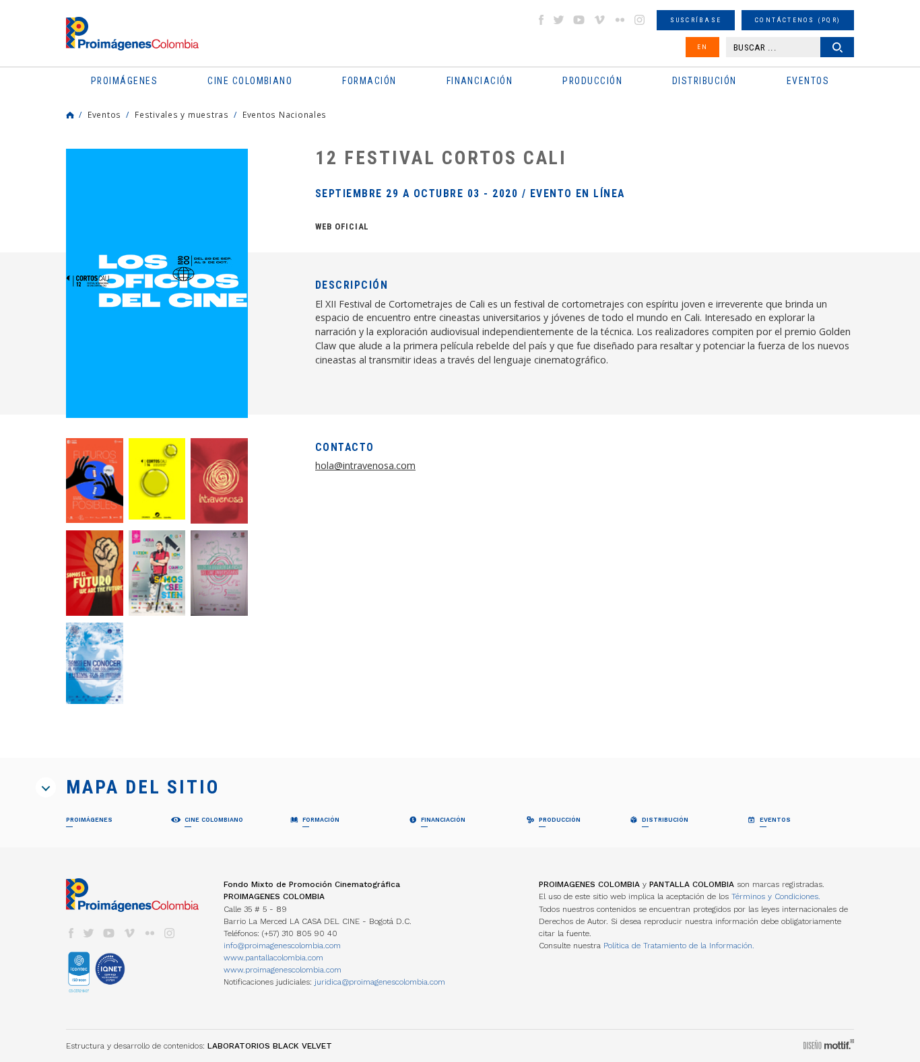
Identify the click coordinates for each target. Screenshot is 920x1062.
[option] (157, 283)
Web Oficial (342, 226)
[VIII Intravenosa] (219, 481)
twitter (559, 20)
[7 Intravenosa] (94, 573)
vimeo (599, 20)
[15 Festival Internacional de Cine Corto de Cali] (94, 480)
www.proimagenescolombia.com (282, 970)
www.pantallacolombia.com (273, 957)
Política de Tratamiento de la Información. (678, 945)
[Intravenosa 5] (219, 573)
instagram (640, 20)
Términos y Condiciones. (775, 896)
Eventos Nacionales (284, 114)
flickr (619, 20)
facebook (541, 20)
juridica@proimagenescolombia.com (380, 982)
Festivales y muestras (182, 114)
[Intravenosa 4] (94, 663)
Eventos (104, 114)
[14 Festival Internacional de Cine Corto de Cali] (157, 478)
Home (70, 115)
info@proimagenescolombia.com (282, 945)
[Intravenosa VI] (157, 573)
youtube (579, 20)
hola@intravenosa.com (365, 465)
